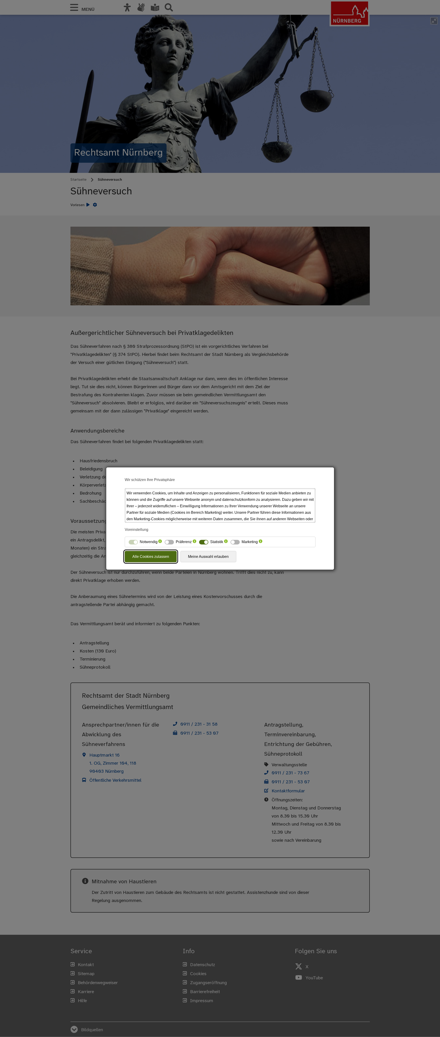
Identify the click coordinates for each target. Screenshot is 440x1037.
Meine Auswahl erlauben (208, 557)
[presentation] (160, 542)
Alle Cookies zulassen (150, 557)
